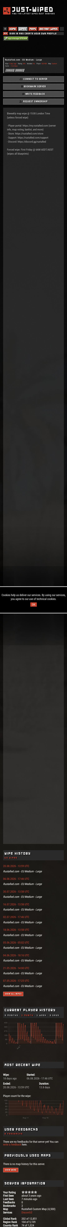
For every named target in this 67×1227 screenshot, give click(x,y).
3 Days (54, 1015)
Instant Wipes (48, 29)
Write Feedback (35, 94)
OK (33, 604)
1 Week (42, 1015)
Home (13, 29)
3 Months (11, 1015)
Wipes (22, 29)
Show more (11, 1170)
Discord (26, 1212)
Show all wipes (13, 994)
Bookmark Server (34, 86)
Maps (33, 29)
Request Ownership (35, 101)
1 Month (28, 1015)
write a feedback (12, 1144)
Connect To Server (35, 79)
